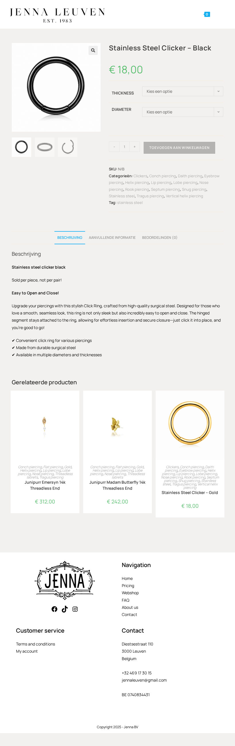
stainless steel (130, 202)
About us (130, 607)
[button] (93, 50)
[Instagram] (75, 609)
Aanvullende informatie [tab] (112, 237)
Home (127, 578)
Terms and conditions (35, 644)
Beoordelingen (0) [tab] (160, 237)
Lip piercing (161, 182)
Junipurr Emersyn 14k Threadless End (45, 485)
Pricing (128, 585)
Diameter (121, 109)
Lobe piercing (185, 182)
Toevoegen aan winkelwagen (179, 147)
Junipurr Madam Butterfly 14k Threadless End (117, 485)
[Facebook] (54, 609)
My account (27, 651)
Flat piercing (53, 466)
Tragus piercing (150, 195)
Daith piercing (190, 175)
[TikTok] (64, 609)
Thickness (123, 93)
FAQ (125, 600)
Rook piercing (137, 189)
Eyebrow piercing (192, 470)
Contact (129, 614)
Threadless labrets (128, 475)
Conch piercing (162, 175)
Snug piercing (194, 189)
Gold (67, 466)
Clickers (140, 175)
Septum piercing (165, 189)
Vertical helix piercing (184, 195)
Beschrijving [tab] (69, 237)
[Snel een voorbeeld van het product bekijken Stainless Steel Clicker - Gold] (221, 400)
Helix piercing (137, 182)
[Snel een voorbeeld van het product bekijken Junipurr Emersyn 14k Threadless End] (76, 400)
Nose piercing (43, 473)
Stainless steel (122, 195)
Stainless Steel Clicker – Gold (190, 492)
